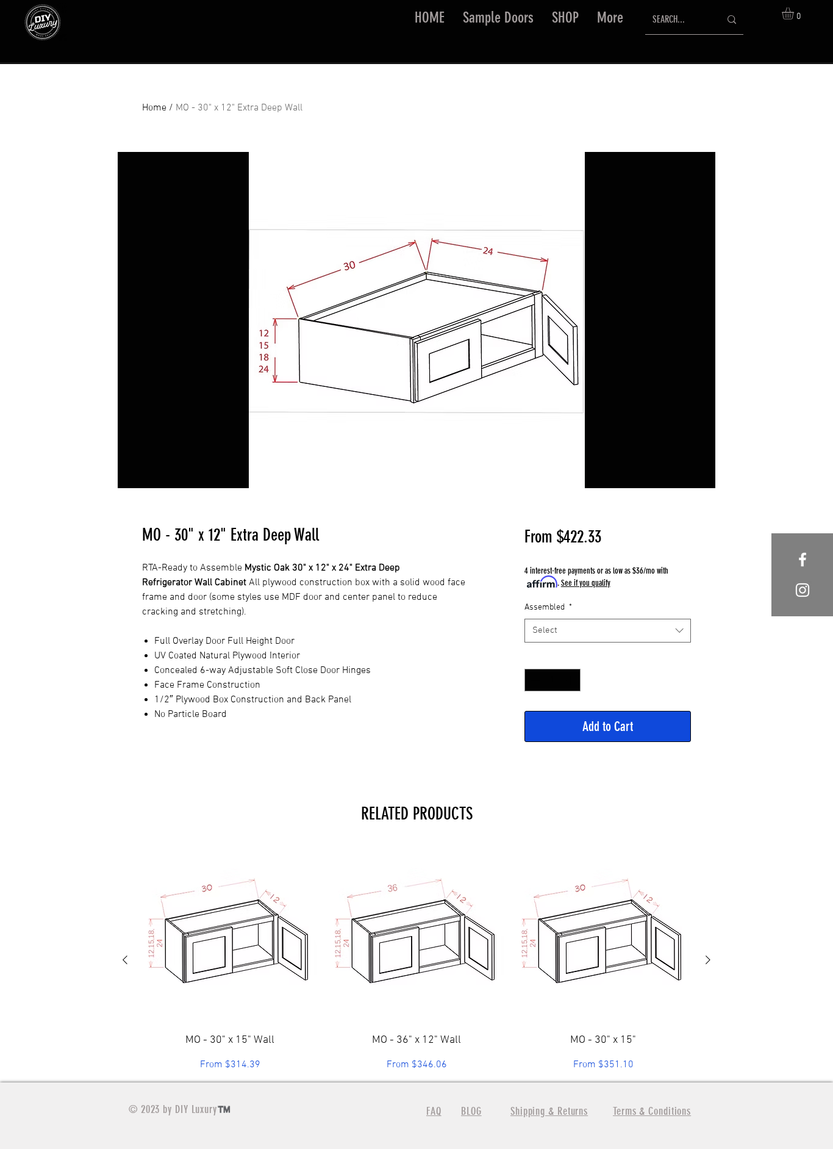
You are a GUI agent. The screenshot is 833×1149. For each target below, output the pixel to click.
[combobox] (607, 631)
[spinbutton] (552, 680)
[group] (416, 960)
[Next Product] (708, 960)
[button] (565, 17)
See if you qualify (585, 583)
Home (154, 108)
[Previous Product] (125, 960)
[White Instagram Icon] (802, 590)
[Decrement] (534, 680)
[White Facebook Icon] (802, 559)
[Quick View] (230, 935)
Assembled (548, 607)
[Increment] (571, 680)
